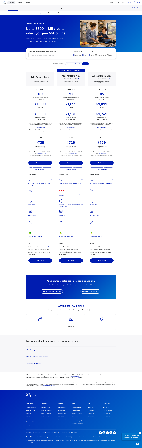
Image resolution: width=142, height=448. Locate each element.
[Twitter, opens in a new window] (110, 432)
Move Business (45, 419)
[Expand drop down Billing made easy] (51, 211)
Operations (91, 413)
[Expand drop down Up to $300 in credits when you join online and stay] (51, 179)
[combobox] (51, 55)
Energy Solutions (61, 413)
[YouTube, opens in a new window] (114, 432)
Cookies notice (36, 432)
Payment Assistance (77, 424)
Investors (90, 422)
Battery (111, 55)
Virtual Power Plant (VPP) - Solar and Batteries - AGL (72, 437)
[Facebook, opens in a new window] (100, 432)
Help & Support (120, 2)
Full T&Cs (78, 377)
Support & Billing (61, 419)
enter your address (46, 246)
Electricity (78, 55)
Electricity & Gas (13, 9)
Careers (90, 419)
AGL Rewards (107, 416)
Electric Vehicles (50, 8)
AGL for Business (107, 410)
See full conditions (40, 169)
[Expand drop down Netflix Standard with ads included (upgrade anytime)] (82, 190)
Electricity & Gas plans (47, 410)
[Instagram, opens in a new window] (103, 432)
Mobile (29, 8)
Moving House (61, 8)
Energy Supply (61, 410)
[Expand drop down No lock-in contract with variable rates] (51, 190)
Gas (85, 55)
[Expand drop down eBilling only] (82, 211)
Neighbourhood (77, 410)
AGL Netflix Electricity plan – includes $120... (47, 437)
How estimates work (40, 127)
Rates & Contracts (55, 432)
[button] (140, 433)
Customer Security (77, 413)
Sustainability (60, 416)
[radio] (69, 63)
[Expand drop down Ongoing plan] (51, 200)
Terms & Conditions (45, 432)
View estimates (58, 64)
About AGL (111, 2)
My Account (106, 407)
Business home (45, 407)
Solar (92, 55)
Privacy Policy (29, 432)
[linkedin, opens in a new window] (107, 432)
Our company (91, 410)
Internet (22, 8)
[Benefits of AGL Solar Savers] (109, 79)
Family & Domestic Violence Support (77, 419)
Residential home (31, 407)
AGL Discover (107, 413)
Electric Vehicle (101, 55)
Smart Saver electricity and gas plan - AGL (97, 437)
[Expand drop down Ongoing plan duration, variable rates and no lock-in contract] (82, 200)
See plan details (47, 167)
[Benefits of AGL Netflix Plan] (78, 79)
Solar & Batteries (38, 8)
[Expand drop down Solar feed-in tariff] (51, 222)
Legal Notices (64, 432)
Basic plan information (36, 167)
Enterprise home (61, 407)
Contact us (75, 416)
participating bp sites (74, 376)
